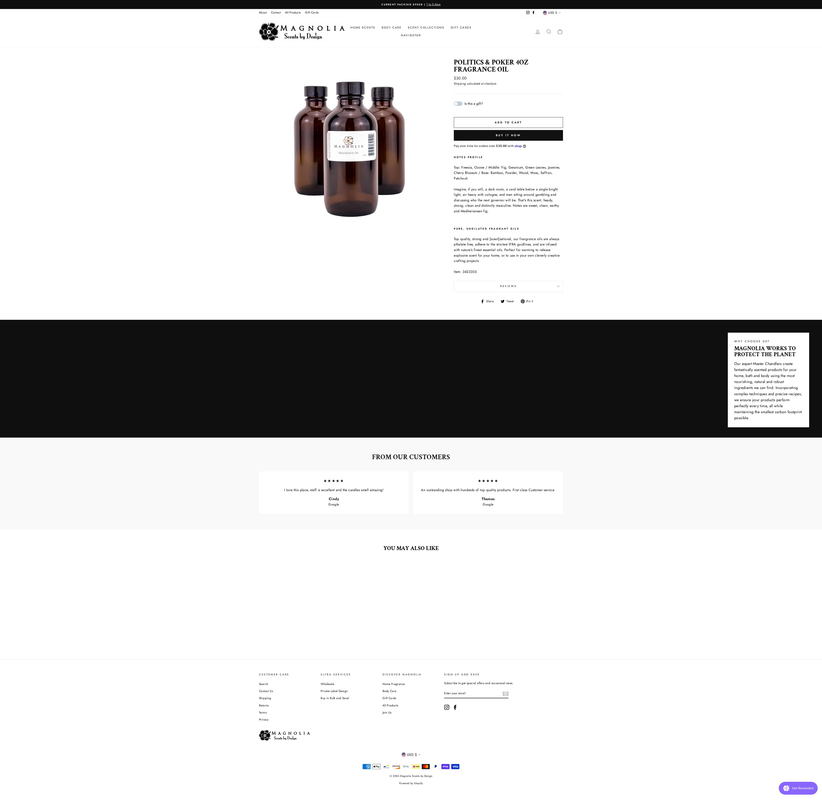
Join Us (387, 712)
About (263, 12)
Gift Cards (312, 12)
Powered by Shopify (411, 783)
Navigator (411, 35)
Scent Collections (426, 27)
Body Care (391, 27)
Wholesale (327, 684)
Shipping (460, 83)
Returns (264, 705)
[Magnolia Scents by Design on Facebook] (455, 707)
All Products (293, 12)
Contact (276, 12)
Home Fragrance (394, 684)
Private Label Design (334, 691)
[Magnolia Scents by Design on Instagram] (446, 707)
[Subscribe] (505, 693)
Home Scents (362, 27)
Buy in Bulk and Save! (335, 698)
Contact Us (266, 691)
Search (263, 684)
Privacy (264, 719)
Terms (263, 712)
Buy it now (508, 135)
